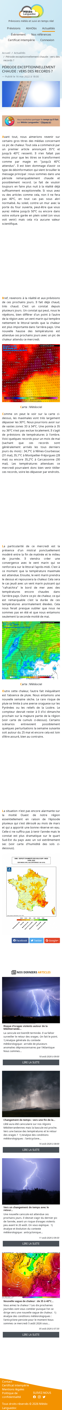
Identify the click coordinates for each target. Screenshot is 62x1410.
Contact (7, 1381)
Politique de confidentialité (11, 1395)
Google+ (53, 940)
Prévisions (13, 28)
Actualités (48, 28)
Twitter (37, 940)
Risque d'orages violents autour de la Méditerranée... (25, 1027)
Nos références (41, 34)
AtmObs (31, 28)
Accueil (6, 52)
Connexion (47, 40)
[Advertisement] (31, 261)
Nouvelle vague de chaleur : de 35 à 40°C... (28, 1301)
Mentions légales (13, 1389)
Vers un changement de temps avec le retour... (26, 1209)
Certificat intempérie (21, 40)
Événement (18, 34)
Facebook (21, 940)
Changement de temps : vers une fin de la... (29, 1119)
